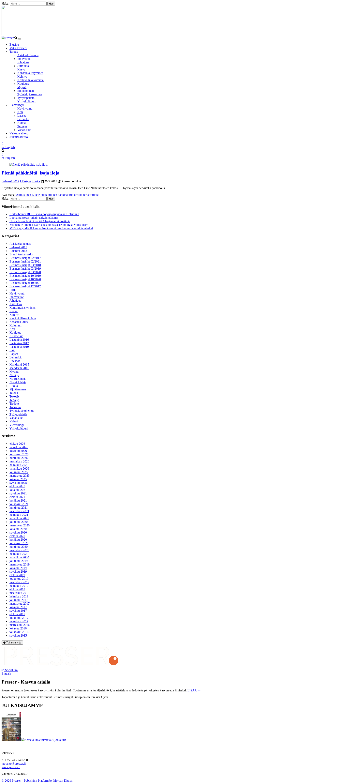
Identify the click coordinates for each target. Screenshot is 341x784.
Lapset (21, 115)
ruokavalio (75, 194)
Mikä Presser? (18, 48)
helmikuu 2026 (18, 465)
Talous (13, 51)
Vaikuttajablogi (18, 133)
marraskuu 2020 (19, 525)
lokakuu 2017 (18, 607)
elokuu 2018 (17, 589)
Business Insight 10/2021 (25, 282)
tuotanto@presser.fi (14, 763)
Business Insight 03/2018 (25, 265)
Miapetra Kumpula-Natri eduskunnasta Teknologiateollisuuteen (48, 224)
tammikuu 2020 (19, 557)
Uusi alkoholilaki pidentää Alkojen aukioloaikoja (39, 221)
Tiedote (14, 403)
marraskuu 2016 (19, 624)
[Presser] (8, 37)
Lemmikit (23, 119)
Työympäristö (26, 97)
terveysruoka (91, 194)
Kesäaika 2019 (18, 322)
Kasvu (21, 69)
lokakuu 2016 (18, 628)
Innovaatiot (24, 58)
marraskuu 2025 (19, 475)
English (6, 673)
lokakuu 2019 (18, 568)
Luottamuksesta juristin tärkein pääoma (33, 217)
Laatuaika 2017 (19, 343)
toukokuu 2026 (18, 454)
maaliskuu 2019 (19, 582)
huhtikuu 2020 (18, 546)
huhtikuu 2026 (18, 458)
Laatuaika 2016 (19, 339)
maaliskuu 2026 (19, 461)
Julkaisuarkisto (18, 137)
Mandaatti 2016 (19, 368)
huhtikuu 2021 (18, 507)
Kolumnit (15, 325)
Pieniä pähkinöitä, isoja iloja (30, 172)
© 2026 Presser (12, 780)
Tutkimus (15, 407)
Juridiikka (23, 66)
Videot (13, 421)
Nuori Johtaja (17, 378)
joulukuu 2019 (18, 561)
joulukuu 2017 (18, 600)
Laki (12, 350)
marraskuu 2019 (19, 564)
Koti (20, 112)
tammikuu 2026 (19, 468)
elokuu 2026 (17, 443)
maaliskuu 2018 (19, 593)
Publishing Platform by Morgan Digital (48, 780)
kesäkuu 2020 (18, 539)
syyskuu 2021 (18, 493)
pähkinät (63, 194)
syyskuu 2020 (18, 532)
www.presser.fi (11, 767)
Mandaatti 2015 (19, 364)
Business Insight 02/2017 (25, 258)
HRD (12, 290)
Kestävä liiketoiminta (30, 80)
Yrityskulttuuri (26, 101)
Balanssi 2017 (10, 181)
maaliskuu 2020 (19, 550)
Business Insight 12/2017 (25, 286)
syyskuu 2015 (18, 635)
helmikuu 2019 (18, 585)
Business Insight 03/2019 (25, 268)
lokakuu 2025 (18, 479)
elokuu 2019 (17, 575)
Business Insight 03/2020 (25, 272)
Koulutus (23, 83)
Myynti (21, 87)
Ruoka (21, 122)
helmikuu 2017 (18, 621)
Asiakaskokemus (27, 55)
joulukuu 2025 (18, 472)
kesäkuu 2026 (18, 450)
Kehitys (22, 76)
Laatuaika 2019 (19, 346)
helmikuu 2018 (18, 596)
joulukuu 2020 (18, 521)
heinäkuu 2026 (18, 447)
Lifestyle (25, 181)
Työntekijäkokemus (29, 94)
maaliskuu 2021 (19, 511)
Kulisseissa (16, 336)
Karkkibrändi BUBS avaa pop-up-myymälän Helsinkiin (44, 214)
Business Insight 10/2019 (25, 275)
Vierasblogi (16, 425)
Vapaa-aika (24, 129)
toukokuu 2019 (18, 578)
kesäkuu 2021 (18, 500)
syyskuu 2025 (18, 482)
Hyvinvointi (24, 108)
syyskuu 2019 (18, 571)
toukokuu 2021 (18, 504)
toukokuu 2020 (18, 543)
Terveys (22, 126)
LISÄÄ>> (193, 690)
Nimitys (14, 375)
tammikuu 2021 (19, 518)
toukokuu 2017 (18, 617)
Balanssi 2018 (18, 250)
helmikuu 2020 (18, 553)
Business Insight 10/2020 (25, 279)
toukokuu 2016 (18, 632)
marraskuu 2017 (19, 603)
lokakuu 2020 (18, 529)
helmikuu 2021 (18, 514)
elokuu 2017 (17, 614)
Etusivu (14, 44)
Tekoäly (14, 396)
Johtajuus (23, 62)
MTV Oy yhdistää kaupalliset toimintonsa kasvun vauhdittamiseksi (51, 228)
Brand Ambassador (21, 254)
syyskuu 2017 (18, 610)
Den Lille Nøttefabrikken (41, 194)
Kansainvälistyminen (30, 73)
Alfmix (20, 194)
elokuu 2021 (17, 497)
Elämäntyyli (16, 105)
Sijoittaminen (25, 90)
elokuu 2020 (17, 536)
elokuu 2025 (17, 486)
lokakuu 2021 (18, 489)
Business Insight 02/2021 (25, 261)
